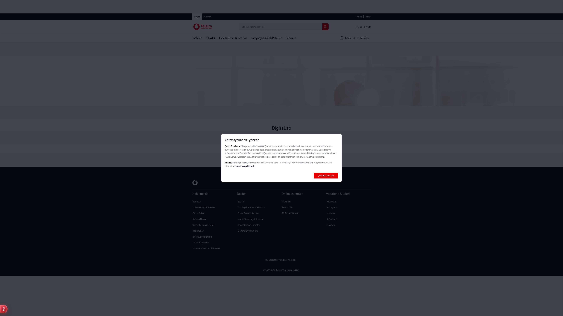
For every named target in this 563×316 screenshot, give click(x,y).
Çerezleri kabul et (326, 175)
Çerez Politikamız (233, 146)
